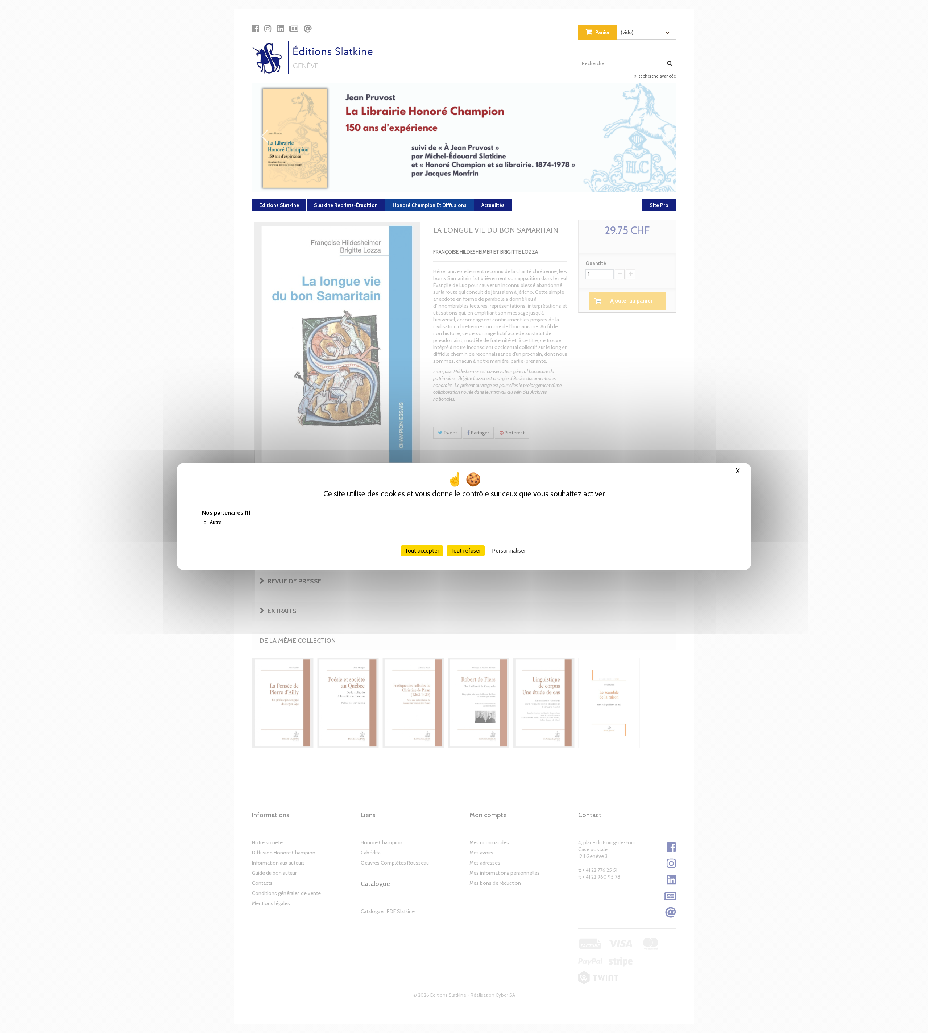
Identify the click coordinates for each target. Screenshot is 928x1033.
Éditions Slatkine (279, 205)
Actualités (493, 205)
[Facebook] (255, 29)
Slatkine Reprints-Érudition (346, 205)
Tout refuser (465, 550)
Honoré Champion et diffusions (430, 205)
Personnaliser (509, 550)
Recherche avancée (656, 76)
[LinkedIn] (280, 29)
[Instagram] (267, 29)
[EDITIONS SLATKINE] (315, 57)
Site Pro (659, 205)
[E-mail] (308, 29)
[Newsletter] (293, 29)
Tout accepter (422, 550)
